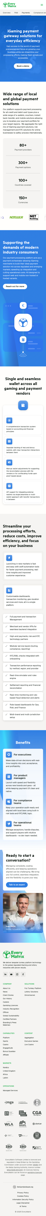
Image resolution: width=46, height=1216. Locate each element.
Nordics (6, 1067)
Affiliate (6, 1055)
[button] (32, 928)
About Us (6, 988)
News (5, 992)
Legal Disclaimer (23, 1203)
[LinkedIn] (5, 974)
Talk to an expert (17, 884)
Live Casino (29, 1044)
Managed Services (10, 1090)
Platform (6, 1038)
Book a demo (23, 66)
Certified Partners (9, 1019)
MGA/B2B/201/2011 (15, 1170)
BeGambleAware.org (25, 1187)
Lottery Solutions (31, 992)
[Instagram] (17, 974)
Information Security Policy (23, 1199)
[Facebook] (23, 974)
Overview (6, 13)
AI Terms (23, 1206)
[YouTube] (11, 974)
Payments (26, 13)
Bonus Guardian (9, 1051)
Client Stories (8, 995)
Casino (5, 1044)
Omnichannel (30, 995)
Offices (5, 1012)
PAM (16, 13)
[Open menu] (41, 4)
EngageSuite (8, 1048)
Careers (6, 1002)
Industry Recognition (11, 1009)
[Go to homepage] (9, 4)
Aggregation (29, 1038)
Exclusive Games (31, 1041)
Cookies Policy (23, 1196)
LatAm (5, 1078)
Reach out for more (15, 286)
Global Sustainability (11, 1016)
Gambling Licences (10, 1005)
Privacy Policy (23, 1193)
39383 (35, 1165)
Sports (5, 1041)
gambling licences (34, 1172)
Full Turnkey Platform (33, 988)
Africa (5, 1074)
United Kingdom (9, 1071)
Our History (7, 998)
